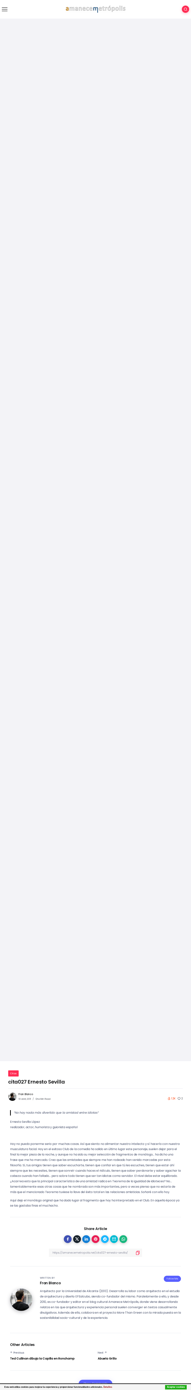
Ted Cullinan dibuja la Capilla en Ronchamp (42, 1358)
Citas (13, 1073)
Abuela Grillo (107, 1358)
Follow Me (172, 1278)
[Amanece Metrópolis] (95, 9)
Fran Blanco (25, 1094)
